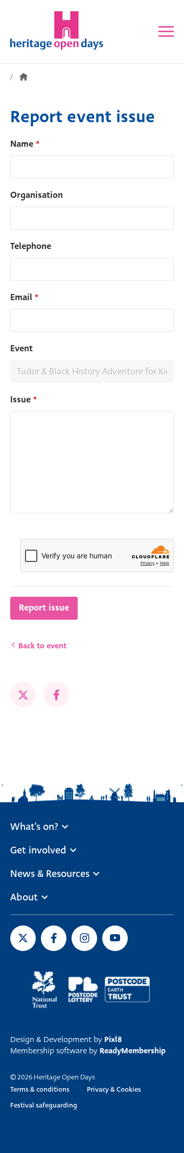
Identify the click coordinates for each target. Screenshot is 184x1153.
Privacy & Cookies (114, 1089)
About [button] (24, 897)
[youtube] (115, 938)
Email (24, 297)
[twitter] (23, 695)
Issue (23, 399)
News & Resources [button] (49, 873)
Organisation (36, 195)
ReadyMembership (133, 1050)
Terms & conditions (40, 1089)
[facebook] (56, 695)
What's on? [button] (34, 826)
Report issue (44, 607)
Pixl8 (113, 1039)
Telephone (30, 246)
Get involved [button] (38, 850)
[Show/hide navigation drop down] (166, 31)
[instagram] (84, 938)
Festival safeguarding (43, 1105)
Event (21, 348)
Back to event (41, 645)
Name (24, 144)
